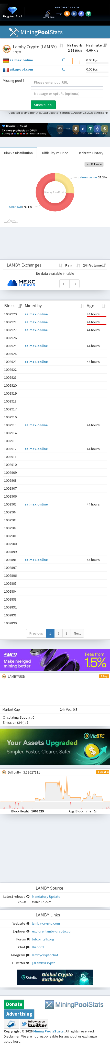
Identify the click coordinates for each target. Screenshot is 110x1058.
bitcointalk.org (43, 939)
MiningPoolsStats (48, 1031)
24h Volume (92, 265)
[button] (5, 32)
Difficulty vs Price (55, 153)
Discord (38, 947)
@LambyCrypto (44, 963)
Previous (36, 633)
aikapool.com (21, 69)
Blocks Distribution (18, 153)
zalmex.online (21, 60)
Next (77, 633)
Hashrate (94, 48)
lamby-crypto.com (46, 923)
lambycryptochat (45, 955)
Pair (68, 265)
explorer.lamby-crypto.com (52, 931)
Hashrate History (90, 153)
